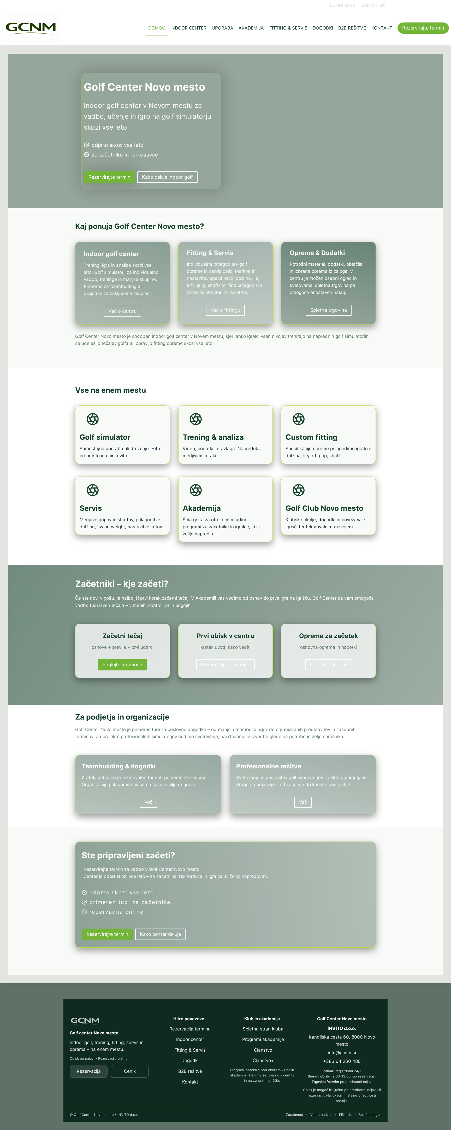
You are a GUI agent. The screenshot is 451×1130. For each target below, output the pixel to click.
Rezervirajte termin (423, 28)
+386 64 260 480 (342, 1061)
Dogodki (190, 1060)
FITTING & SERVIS (288, 28)
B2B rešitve (190, 1071)
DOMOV (156, 28)
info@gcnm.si (342, 1052)
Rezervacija (89, 1071)
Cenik (130, 1071)
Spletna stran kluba (263, 1029)
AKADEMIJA (251, 28)
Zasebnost (294, 1114)
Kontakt (190, 1082)
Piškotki (345, 1114)
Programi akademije (263, 1039)
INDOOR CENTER (188, 28)
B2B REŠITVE (352, 28)
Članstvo (263, 1050)
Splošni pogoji (370, 1114)
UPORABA (222, 28)
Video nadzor (321, 1114)
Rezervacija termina (190, 1029)
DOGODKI (323, 28)
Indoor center (190, 1039)
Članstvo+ (263, 1060)
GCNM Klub (372, 5)
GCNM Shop (342, 5)
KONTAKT (381, 28)
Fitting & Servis (190, 1050)
